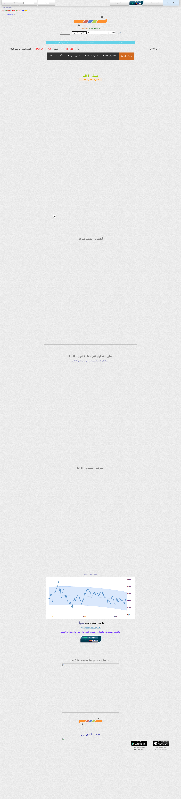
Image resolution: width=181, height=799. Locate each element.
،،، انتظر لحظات (99, 59)
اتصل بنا (118, 2)
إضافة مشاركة (90, 43)
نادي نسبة (155, 2)
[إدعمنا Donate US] (136, 5)
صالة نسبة (171, 2)
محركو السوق (126, 56)
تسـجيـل (6, 3)
